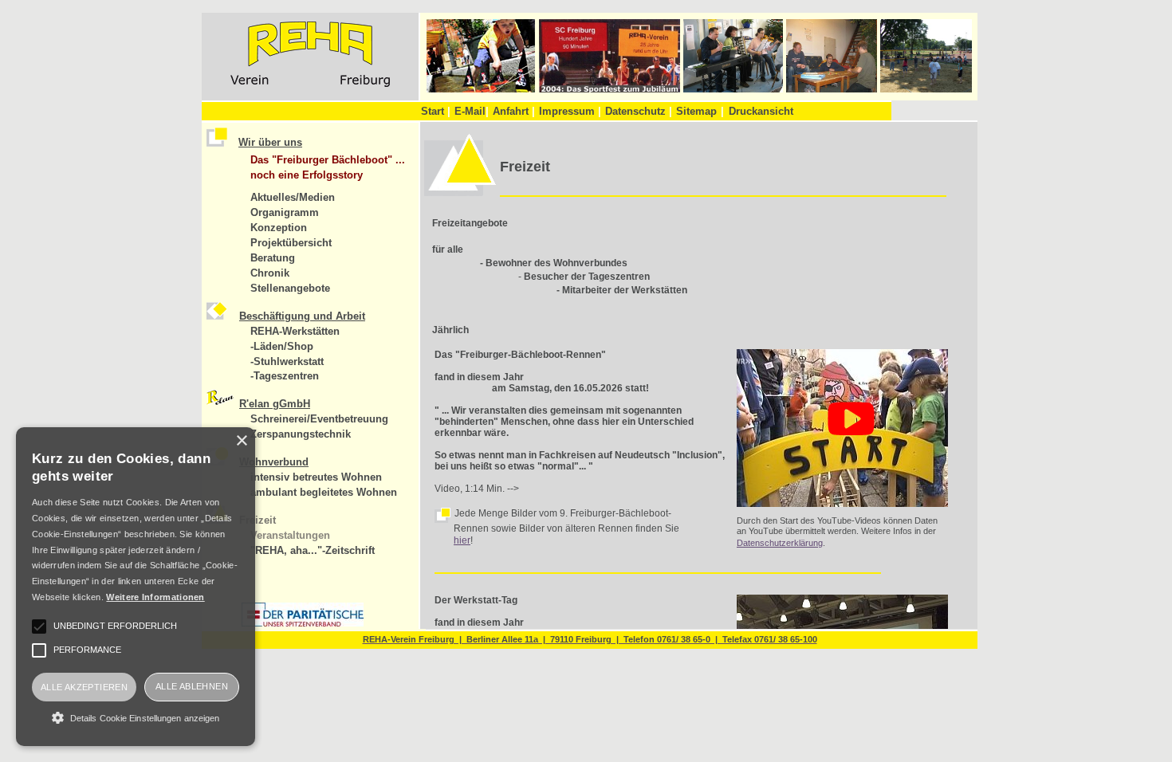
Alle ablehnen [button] (191, 686)
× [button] (241, 441)
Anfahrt (514, 111)
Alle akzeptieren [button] (84, 687)
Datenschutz (638, 111)
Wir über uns (270, 142)
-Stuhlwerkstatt (287, 361)
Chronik (269, 273)
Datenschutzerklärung (780, 543)
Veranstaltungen (290, 535)
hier (462, 540)
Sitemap (696, 111)
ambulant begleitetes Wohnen (323, 492)
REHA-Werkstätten (295, 331)
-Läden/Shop (281, 346)
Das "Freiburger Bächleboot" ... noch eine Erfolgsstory (327, 167)
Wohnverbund (274, 462)
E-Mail (471, 111)
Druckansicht (761, 111)
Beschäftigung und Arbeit (302, 316)
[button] (135, 717)
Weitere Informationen (155, 597)
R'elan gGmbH (274, 404)
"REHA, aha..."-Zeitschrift (312, 550)
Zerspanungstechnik (300, 434)
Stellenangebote (290, 288)
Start (435, 111)
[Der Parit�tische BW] (303, 623)
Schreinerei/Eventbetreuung (319, 419)
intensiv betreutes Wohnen (316, 477)
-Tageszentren (284, 376)
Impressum (570, 111)
